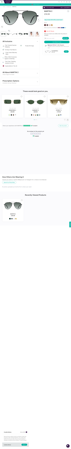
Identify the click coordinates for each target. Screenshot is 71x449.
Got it (24, 444)
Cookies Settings (7, 444)
